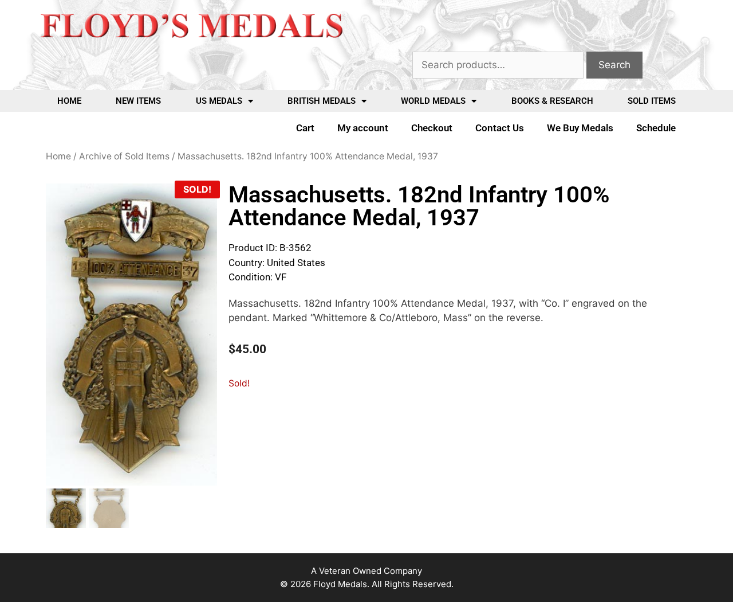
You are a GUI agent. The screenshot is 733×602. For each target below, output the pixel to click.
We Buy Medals (580, 128)
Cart (305, 128)
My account (362, 128)
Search (614, 65)
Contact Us (499, 128)
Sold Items (652, 101)
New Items (138, 101)
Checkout (431, 128)
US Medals (219, 101)
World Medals (433, 101)
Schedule (656, 128)
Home (69, 101)
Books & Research (552, 101)
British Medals (321, 101)
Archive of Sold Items (124, 156)
